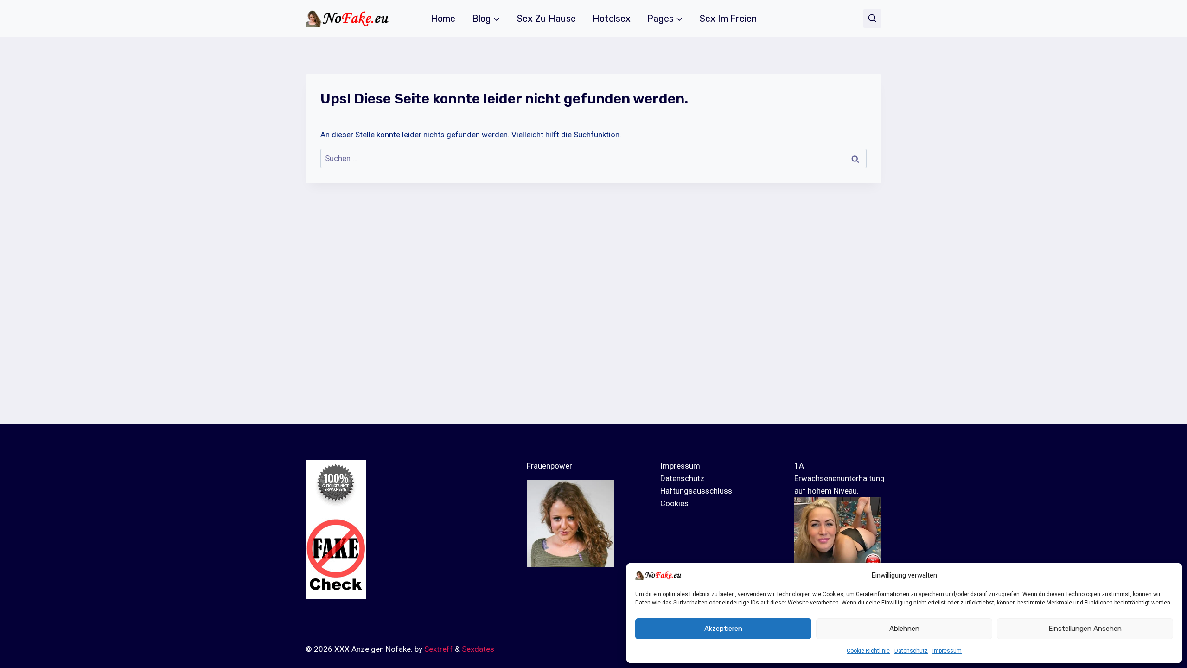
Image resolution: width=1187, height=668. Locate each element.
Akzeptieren (723, 628)
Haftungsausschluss (696, 490)
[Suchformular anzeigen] (872, 18)
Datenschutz (911, 651)
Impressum (947, 651)
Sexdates (478, 649)
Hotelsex (612, 18)
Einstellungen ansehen (1085, 628)
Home (443, 18)
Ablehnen (904, 628)
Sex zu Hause (546, 18)
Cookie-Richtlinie (868, 651)
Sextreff (438, 649)
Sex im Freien (728, 18)
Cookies (674, 503)
